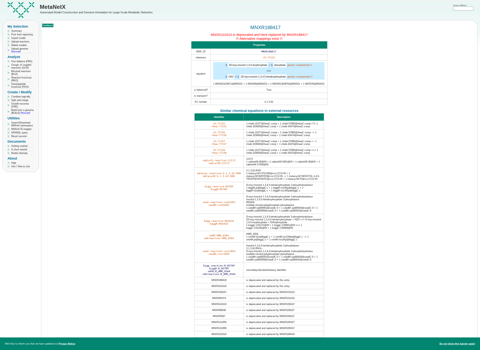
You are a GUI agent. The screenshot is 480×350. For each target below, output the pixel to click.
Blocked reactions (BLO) (21, 72)
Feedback (47, 25)
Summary (16, 30)
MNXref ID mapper (21, 129)
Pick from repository (22, 34)
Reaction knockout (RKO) (21, 79)
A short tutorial (19, 149)
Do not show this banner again (457, 343)
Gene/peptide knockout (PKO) (20, 85)
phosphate (280, 65)
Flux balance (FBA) (21, 61)
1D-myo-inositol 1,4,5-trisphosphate (248, 65)
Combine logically (20, 96)
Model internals (19, 153)
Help (13, 162)
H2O (231, 76)
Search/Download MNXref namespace (22, 124)
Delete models (19, 45)
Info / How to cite (20, 166)
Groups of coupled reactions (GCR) (21, 66)
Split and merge (19, 100)
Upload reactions (20, 41)
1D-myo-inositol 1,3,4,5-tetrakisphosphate (263, 76)
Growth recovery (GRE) (20, 105)
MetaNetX (53, 7)
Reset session (19, 136)
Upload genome (19, 50)
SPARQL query (19, 132)
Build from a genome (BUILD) (22, 111)
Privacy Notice (66, 343)
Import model (18, 38)
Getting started (19, 146)
